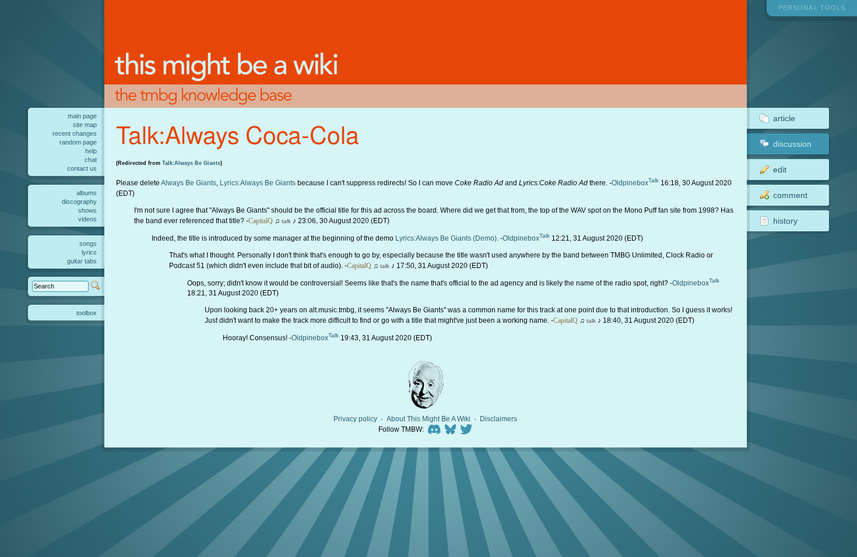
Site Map (85, 124)
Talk (653, 180)
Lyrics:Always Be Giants (258, 182)
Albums (86, 192)
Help (91, 150)
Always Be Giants (188, 182)
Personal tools (811, 7)
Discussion (792, 144)
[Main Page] (425, 54)
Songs (88, 243)
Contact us (82, 168)
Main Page (82, 115)
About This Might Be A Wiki (428, 419)
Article (784, 118)
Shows (87, 210)
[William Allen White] (426, 385)
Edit (779, 169)
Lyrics (89, 252)
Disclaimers (498, 419)
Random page (78, 142)
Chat (91, 159)
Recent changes (74, 133)
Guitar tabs (82, 261)
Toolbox (86, 312)
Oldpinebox (630, 182)
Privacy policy (355, 419)
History (785, 220)
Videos (87, 219)
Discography (79, 201)
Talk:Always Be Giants (191, 163)
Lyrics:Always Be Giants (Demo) (446, 238)
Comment (790, 195)
